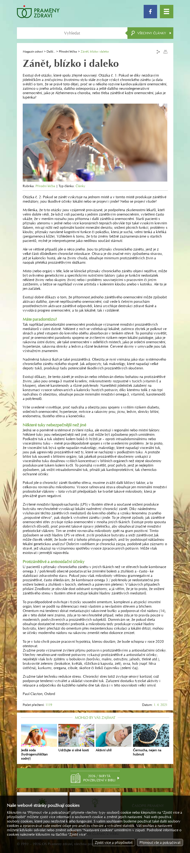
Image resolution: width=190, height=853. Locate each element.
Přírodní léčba (68, 51)
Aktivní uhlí (103, 750)
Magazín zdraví (33, 51)
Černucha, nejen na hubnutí (147, 752)
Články (80, 186)
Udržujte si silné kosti (73, 750)
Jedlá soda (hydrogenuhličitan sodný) (34, 754)
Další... (51, 51)
